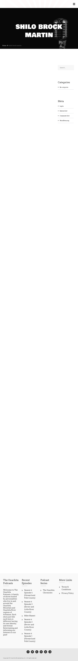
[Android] (45, 651)
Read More (9, 135)
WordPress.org (64, 120)
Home (4, 45)
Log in (61, 106)
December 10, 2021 (11, 288)
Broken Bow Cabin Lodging (13, 82)
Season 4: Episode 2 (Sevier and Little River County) (29, 624)
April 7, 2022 (10, 92)
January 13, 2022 (11, 178)
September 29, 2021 (12, 403)
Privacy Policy (68, 593)
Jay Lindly (19, 92)
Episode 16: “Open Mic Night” (14, 490)
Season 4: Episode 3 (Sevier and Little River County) (29, 607)
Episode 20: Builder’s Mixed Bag (13, 391)
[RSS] (36, 651)
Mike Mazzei (29, 616)
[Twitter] (32, 651)
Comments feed (64, 116)
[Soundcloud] (49, 651)
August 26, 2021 (11, 500)
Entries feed (63, 111)
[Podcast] (41, 651)
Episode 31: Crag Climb (12, 170)
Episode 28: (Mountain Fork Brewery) (14, 276)
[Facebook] (28, 651)
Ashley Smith (10, 290)
